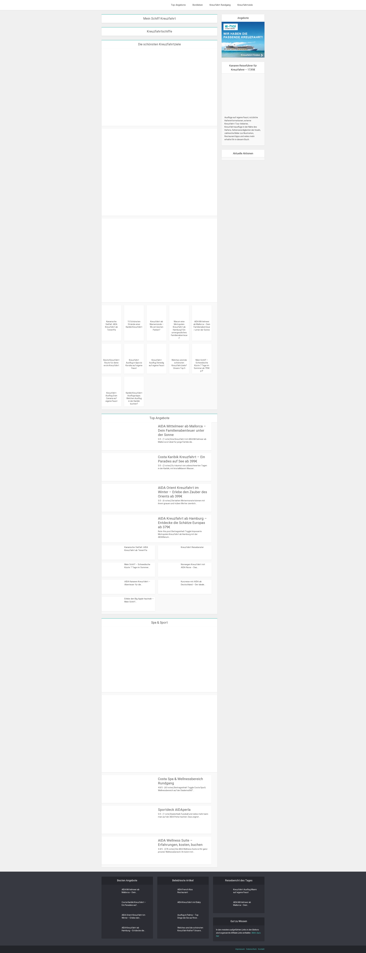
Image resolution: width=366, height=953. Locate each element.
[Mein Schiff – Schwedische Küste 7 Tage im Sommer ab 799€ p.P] (202, 350)
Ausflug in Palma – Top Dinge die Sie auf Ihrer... (187, 916)
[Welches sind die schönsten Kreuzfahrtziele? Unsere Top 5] (179, 350)
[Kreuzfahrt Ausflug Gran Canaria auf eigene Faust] (111, 383)
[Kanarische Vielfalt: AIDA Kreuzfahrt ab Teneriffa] (111, 312)
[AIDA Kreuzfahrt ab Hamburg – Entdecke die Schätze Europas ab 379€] (159, 87)
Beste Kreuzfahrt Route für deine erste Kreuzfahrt (111, 363)
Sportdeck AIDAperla (174, 810)
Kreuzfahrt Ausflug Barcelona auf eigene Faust (159, 294)
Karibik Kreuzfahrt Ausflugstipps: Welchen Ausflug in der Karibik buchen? (134, 398)
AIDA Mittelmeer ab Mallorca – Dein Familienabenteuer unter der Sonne (182, 430)
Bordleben (197, 5)
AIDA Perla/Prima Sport (159, 686)
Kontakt (261, 949)
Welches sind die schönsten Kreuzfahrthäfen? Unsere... (190, 929)
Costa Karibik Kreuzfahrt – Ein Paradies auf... (134, 903)
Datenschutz (251, 949)
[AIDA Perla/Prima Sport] (159, 659)
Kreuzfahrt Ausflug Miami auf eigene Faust (245, 891)
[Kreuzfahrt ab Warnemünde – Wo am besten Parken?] (156, 312)
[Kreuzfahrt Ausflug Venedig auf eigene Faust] (156, 350)
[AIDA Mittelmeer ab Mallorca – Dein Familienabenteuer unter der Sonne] (202, 312)
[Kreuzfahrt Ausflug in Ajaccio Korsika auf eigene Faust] (134, 350)
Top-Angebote (178, 5)
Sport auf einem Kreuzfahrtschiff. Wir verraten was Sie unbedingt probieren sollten (159, 764)
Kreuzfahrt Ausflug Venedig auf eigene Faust (156, 363)
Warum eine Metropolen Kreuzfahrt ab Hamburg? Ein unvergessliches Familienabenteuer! (179, 329)
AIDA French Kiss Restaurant (185, 891)
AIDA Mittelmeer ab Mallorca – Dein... (130, 891)
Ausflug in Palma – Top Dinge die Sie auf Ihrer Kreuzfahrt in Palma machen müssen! (159, 207)
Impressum (240, 949)
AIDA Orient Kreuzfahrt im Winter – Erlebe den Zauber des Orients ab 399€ (182, 492)
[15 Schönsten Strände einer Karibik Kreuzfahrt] (134, 312)
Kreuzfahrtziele (245, 5)
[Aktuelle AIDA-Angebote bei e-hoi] (243, 39)
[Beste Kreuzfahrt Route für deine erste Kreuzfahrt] (111, 350)
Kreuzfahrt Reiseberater (192, 547)
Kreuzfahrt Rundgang (220, 5)
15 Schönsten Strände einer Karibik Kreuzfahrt (134, 324)
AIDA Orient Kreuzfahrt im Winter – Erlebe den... (133, 916)
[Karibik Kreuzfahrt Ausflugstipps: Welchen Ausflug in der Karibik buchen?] (134, 383)
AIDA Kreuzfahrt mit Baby (189, 902)
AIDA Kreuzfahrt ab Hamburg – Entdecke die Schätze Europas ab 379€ (159, 117)
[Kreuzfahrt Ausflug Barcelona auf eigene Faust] (159, 260)
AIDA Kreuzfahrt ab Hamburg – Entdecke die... (133, 929)
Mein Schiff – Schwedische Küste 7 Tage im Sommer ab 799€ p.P (202, 365)
